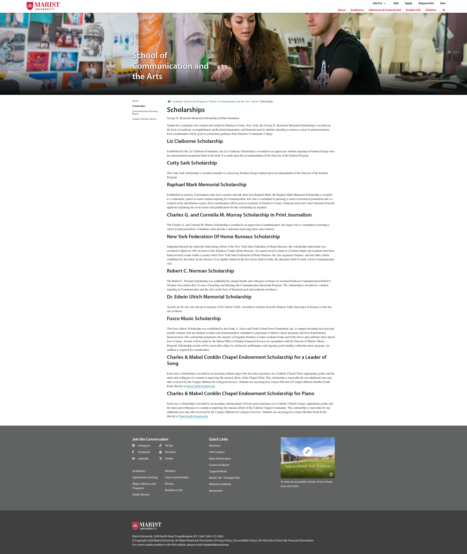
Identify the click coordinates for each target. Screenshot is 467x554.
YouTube (170, 452)
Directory (214, 445)
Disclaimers (206, 540)
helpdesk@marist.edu (216, 544)
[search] (443, 10)
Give (443, 3)
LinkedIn (143, 458)
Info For (378, 3)
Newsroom (215, 490)
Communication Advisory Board (145, 112)
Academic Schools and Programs (190, 101)
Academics (357, 10)
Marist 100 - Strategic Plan (224, 477)
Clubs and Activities (177, 477)
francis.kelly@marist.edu (200, 386)
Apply (408, 3)
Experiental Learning (145, 477)
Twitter (169, 458)
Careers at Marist (219, 465)
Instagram (144, 445)
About (342, 10)
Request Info (426, 3)
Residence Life (173, 490)
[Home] (169, 101)
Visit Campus (217, 452)
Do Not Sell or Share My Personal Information (286, 540)
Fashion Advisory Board (144, 118)
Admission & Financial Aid (385, 10)
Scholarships (138, 105)
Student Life (413, 10)
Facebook (144, 452)
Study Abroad (140, 494)
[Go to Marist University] (41, 5)
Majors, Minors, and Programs (144, 486)
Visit (396, 3)
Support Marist (218, 471)
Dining (169, 483)
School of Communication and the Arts (229, 101)
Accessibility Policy (245, 540)
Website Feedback (220, 484)
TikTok (169, 445)
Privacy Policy (223, 540)
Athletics (431, 10)
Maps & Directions (220, 458)
